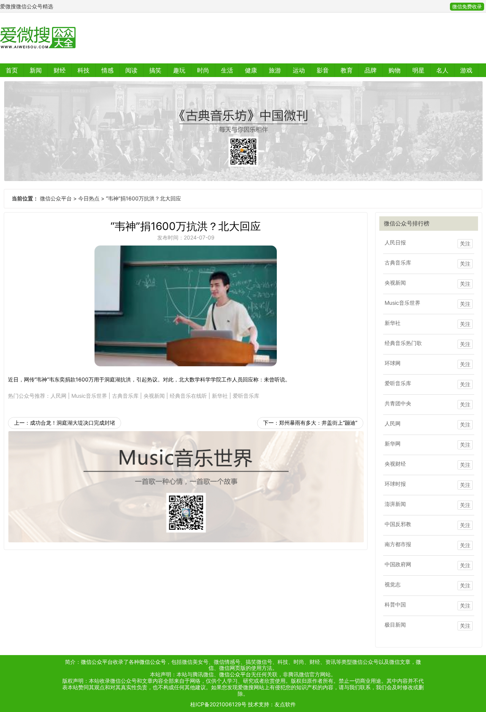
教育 (347, 70)
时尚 (203, 70)
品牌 (370, 70)
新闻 (36, 70)
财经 (60, 70)
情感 (107, 70)
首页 (12, 70)
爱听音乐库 (246, 395)
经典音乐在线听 (188, 395)
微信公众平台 (56, 198)
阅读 (131, 70)
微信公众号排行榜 (406, 223)
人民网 (58, 395)
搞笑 (155, 70)
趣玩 (179, 70)
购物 (394, 70)
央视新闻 (154, 395)
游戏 (466, 70)
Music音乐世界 (89, 395)
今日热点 (88, 198)
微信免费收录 (467, 6)
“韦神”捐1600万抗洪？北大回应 (143, 198)
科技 (83, 70)
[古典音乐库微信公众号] (243, 131)
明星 (418, 70)
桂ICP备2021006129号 (218, 704)
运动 (299, 70)
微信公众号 (152, 661)
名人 (442, 70)
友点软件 (285, 704)
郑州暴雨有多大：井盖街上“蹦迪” (318, 422)
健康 (251, 70)
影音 (323, 70)
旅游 (275, 70)
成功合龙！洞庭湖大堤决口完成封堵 (72, 422)
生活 (227, 70)
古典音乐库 (125, 395)
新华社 (220, 395)
